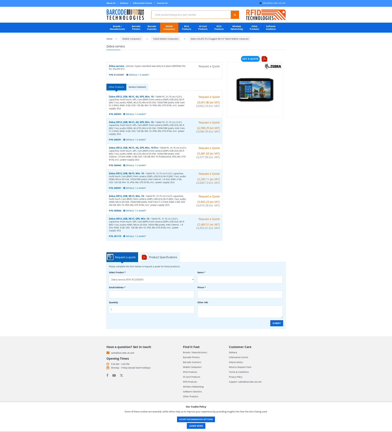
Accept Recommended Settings (196, 419)
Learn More (196, 425)
